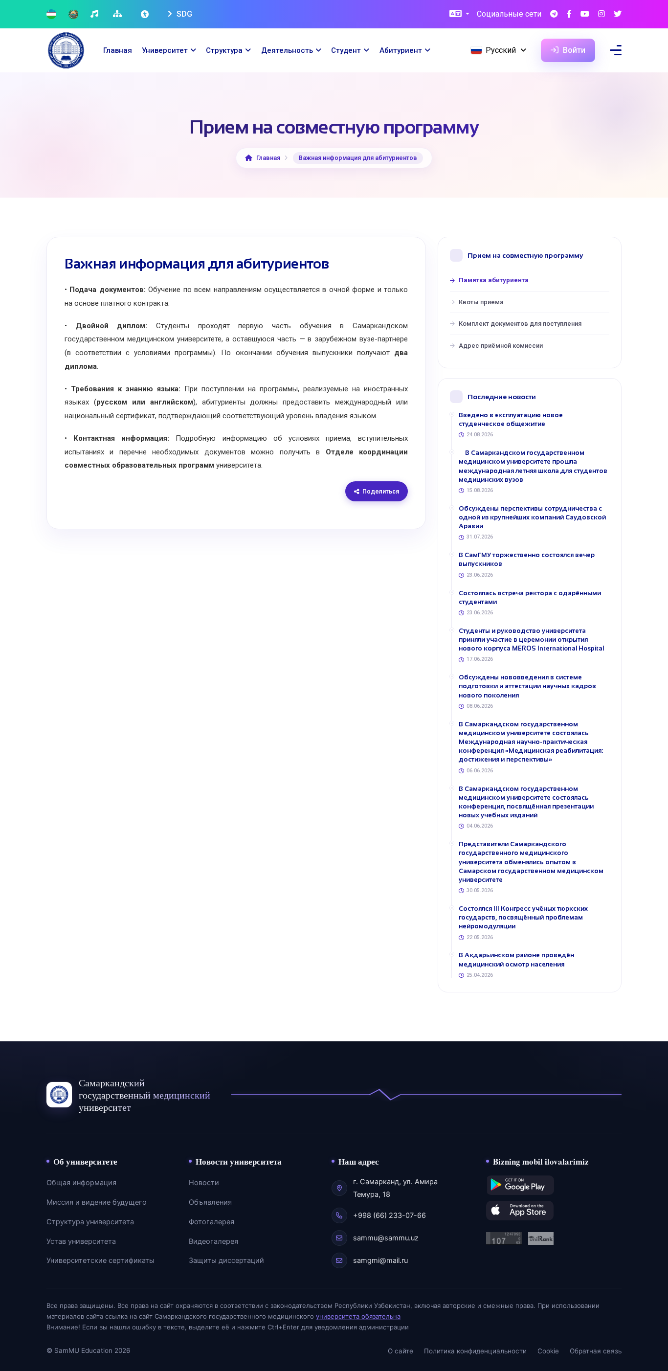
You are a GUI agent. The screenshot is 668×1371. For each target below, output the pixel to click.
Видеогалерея (213, 1241)
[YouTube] (584, 14)
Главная (117, 50)
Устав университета (81, 1241)
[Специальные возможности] (145, 14)
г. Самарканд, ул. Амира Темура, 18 (395, 1188)
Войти (573, 50)
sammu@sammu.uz (386, 1238)
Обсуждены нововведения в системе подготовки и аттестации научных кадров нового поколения (527, 686)
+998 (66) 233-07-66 (389, 1215)
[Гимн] (95, 14)
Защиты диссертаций (226, 1260)
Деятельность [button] (287, 50)
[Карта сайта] (118, 14)
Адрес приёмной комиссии (501, 345)
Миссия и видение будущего (96, 1202)
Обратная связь (596, 1351)
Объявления (210, 1202)
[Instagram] (601, 14)
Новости (204, 1182)
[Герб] (73, 14)
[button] (459, 14)
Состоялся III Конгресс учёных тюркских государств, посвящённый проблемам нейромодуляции (523, 917)
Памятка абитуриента (494, 280)
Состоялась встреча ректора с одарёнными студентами (530, 597)
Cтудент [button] (346, 50)
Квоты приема (481, 302)
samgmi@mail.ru (380, 1260)
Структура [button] (224, 50)
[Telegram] (554, 14)
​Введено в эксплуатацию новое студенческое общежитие (511, 419)
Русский (501, 50)
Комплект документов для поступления (520, 323)
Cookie (548, 1351)
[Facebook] (569, 14)
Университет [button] (165, 50)
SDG (183, 14)
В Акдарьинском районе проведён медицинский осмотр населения (516, 959)
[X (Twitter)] (618, 14)
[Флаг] (51, 14)
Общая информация (81, 1182)
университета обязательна (358, 1316)
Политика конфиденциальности (475, 1351)
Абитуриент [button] (400, 50)
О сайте (400, 1351)
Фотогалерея (211, 1221)
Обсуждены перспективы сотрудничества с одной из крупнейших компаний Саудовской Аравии (532, 517)
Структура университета (90, 1221)
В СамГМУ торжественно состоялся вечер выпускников (527, 559)
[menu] (616, 50)
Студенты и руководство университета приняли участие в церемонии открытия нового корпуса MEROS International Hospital (531, 639)
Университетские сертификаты (100, 1260)
